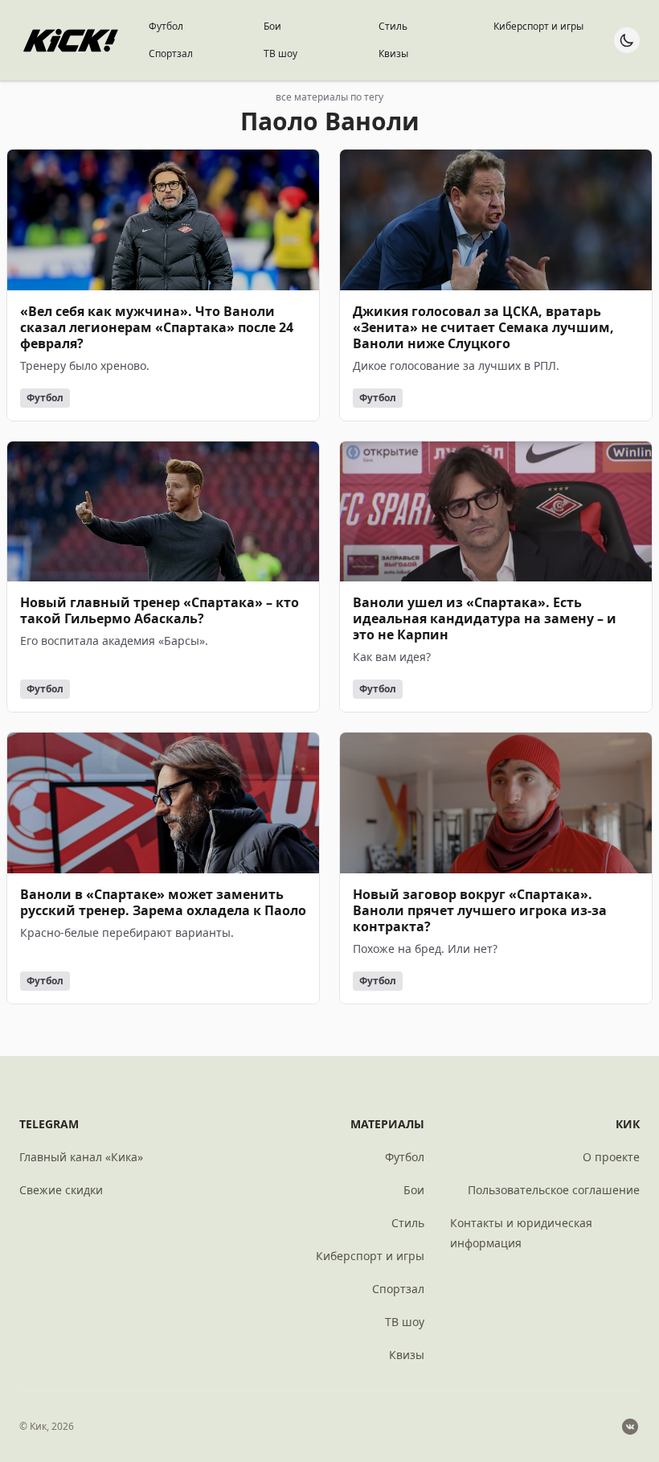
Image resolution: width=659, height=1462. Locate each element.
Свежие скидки (61, 1189)
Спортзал (171, 53)
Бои (272, 26)
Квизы (393, 53)
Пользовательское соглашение (554, 1189)
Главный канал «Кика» (81, 1156)
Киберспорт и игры (538, 26)
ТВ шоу (280, 53)
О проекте (611, 1156)
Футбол (166, 26)
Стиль (393, 26)
